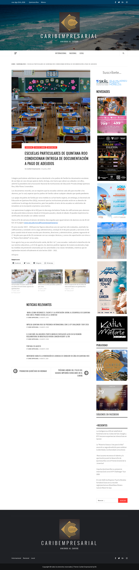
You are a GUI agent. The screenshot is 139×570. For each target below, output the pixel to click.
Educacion (29, 147)
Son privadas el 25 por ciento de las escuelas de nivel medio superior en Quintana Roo (22, 286)
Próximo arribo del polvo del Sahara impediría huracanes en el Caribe (69, 373)
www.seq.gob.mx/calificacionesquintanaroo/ (41, 222)
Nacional (73, 53)
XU (95, 567)
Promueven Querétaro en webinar (33, 371)
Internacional (60, 53)
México (43, 2)
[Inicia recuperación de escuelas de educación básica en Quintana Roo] (77, 276)
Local (82, 53)
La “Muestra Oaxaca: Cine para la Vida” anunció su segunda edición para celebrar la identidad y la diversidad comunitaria (111, 447)
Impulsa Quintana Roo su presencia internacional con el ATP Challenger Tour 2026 (57, 324)
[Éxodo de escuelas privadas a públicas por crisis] (50, 276)
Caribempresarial (69, 36)
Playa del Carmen (40, 147)
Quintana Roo (34, 2)
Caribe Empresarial (33, 169)
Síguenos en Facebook (107, 414)
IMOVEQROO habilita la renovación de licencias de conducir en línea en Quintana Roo (57, 356)
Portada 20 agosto (33, 346)
